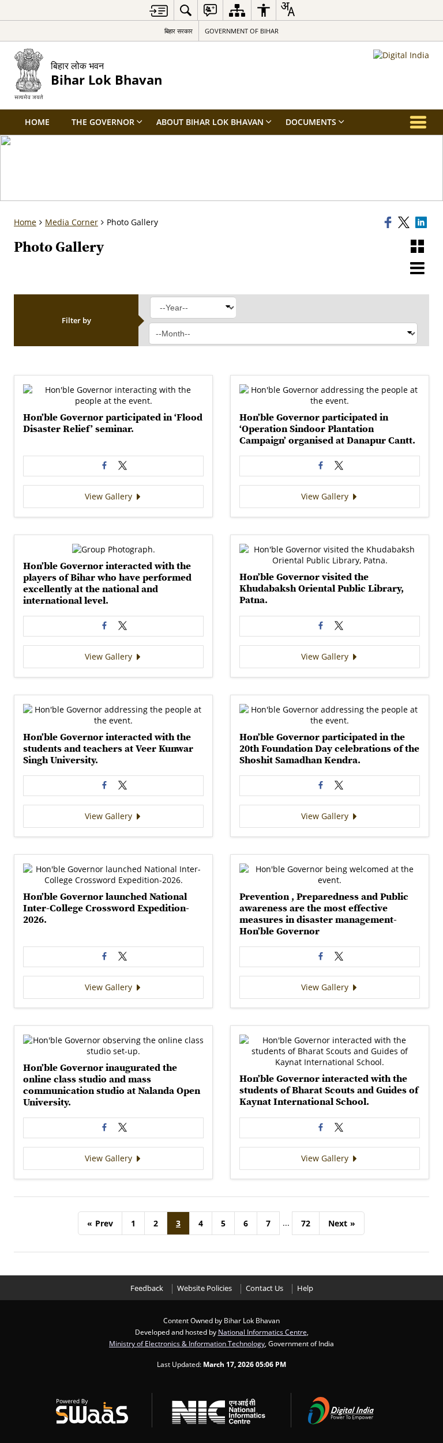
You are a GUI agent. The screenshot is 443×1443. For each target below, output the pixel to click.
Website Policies (204, 1288)
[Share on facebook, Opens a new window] (389, 222)
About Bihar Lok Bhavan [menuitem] (210, 121)
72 (305, 1223)
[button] (417, 247)
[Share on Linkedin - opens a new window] (422, 222)
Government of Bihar (242, 30)
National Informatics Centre (262, 1331)
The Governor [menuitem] (103, 121)
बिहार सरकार (178, 30)
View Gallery (109, 496)
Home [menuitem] (37, 121)
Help (305, 1288)
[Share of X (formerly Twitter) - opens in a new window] (123, 466)
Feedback (146, 1288)
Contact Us (264, 1288)
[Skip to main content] (159, 10)
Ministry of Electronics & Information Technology (187, 1343)
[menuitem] (185, 10)
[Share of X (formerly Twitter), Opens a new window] (405, 222)
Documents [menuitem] (311, 121)
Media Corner (71, 222)
